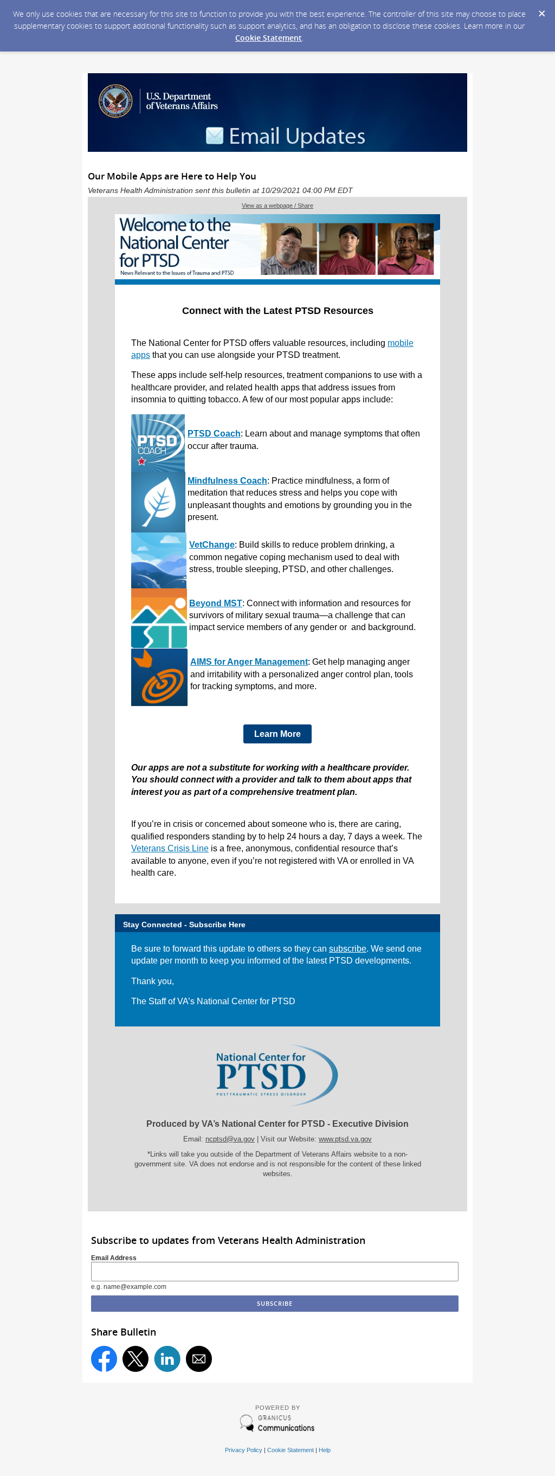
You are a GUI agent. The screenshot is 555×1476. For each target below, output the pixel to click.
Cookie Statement (268, 38)
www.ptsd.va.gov (345, 1139)
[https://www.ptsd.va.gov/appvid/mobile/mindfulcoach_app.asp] (158, 530)
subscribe (347, 948)
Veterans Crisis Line (170, 848)
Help (325, 1450)
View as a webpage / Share (277, 205)
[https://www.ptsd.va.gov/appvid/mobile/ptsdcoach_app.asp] (158, 469)
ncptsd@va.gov (230, 1139)
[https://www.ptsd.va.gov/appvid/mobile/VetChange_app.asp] (159, 586)
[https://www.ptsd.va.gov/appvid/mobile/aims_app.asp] (159, 704)
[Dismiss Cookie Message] (541, 10)
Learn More (277, 734)
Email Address (114, 1258)
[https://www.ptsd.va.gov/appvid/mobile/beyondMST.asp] (159, 646)
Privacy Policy (243, 1450)
